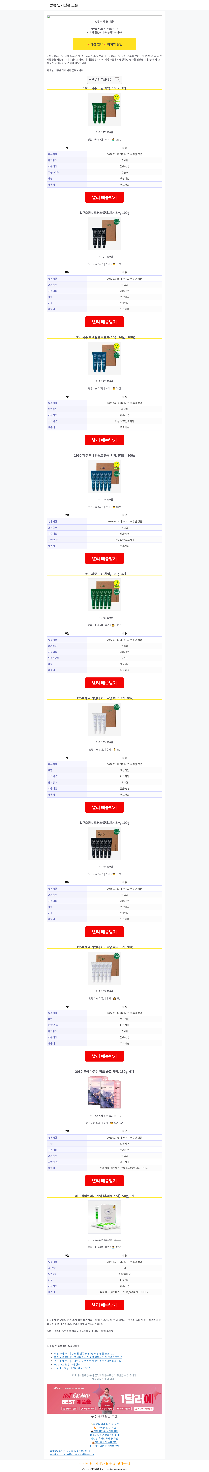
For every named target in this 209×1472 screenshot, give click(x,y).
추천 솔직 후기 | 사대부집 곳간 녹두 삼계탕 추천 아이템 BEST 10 (87, 1360)
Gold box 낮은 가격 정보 (67, 1364)
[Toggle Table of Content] (116, 79)
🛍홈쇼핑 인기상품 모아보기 (104, 1435)
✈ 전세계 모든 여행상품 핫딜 (104, 1445)
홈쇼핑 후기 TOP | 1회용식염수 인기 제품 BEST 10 (72, 1454)
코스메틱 (83, 1463)
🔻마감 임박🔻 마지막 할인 (104, 44)
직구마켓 (125, 1463)
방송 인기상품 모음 (64, 5)
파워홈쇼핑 (114, 1463)
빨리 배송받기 (104, 197)
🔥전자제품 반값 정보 (104, 1427)
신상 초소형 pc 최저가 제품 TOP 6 (72, 1368)
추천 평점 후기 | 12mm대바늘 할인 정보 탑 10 (70, 1451)
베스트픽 (93, 1463)
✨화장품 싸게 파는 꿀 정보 (104, 1424)
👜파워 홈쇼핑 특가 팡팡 (104, 1442)
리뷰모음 (103, 1463)
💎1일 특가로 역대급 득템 (104, 1438)
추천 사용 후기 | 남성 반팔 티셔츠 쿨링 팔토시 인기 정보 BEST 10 (88, 1357)
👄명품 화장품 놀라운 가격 (104, 1431)
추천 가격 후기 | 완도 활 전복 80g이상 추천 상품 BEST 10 (84, 1353)
